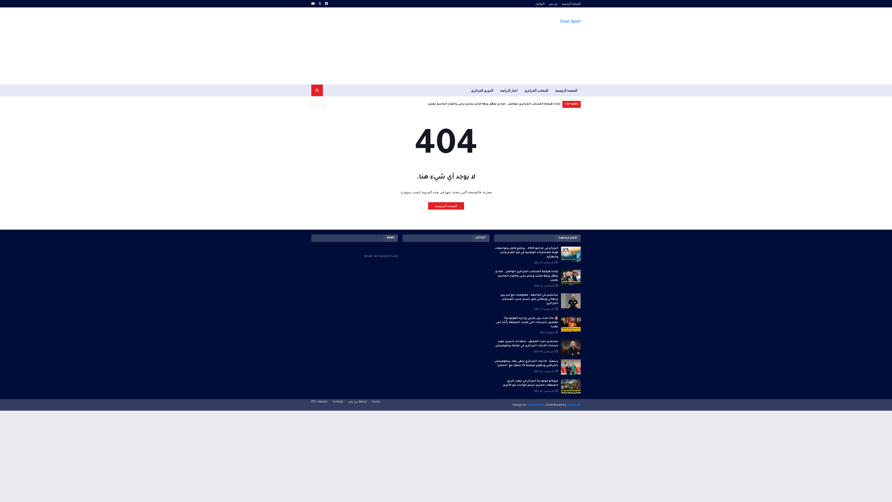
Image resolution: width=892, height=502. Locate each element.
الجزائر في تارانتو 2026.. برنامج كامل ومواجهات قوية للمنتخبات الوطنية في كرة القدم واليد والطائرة (526, 252)
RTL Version (319, 401)
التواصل (539, 3)
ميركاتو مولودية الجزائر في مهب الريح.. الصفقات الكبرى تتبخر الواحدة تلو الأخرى (530, 383)
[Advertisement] (395, 45)
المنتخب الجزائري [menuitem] (536, 90)
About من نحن (357, 401)
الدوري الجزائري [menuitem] (482, 90)
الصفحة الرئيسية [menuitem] (566, 90)
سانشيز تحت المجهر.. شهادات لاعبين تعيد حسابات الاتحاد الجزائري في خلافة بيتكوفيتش (526, 343)
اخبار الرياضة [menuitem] (509, 90)
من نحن (553, 3)
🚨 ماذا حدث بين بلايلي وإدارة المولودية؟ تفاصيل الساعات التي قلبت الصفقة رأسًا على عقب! (527, 322)
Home (376, 401)
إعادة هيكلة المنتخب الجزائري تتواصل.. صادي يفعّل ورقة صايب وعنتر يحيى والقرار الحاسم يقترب (494, 104)
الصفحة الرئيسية (571, 3)
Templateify (536, 404)
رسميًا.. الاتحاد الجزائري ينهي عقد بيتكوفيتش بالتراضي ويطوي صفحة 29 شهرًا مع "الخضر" (526, 363)
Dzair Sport (570, 21)
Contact (338, 401)
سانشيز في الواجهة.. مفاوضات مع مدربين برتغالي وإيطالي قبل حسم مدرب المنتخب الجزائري (529, 299)
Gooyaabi (574, 404)
